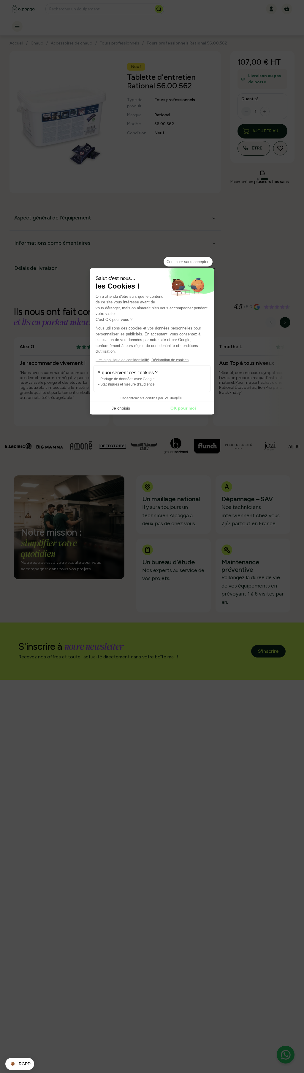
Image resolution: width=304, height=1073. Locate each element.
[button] (19, 1064)
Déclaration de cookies (170, 360)
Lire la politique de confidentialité (122, 360)
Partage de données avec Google (127, 379)
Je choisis (121, 408)
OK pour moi (183, 408)
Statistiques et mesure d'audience (127, 384)
